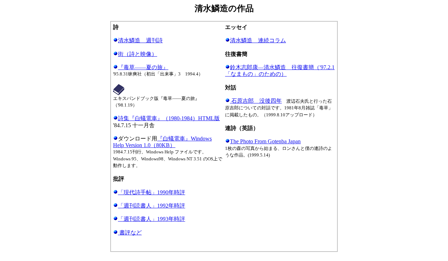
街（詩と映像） (137, 54)
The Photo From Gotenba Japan (265, 141)
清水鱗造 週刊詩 (140, 40)
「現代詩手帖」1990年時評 (151, 192)
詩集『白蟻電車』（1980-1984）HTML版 (169, 118)
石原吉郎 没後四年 (256, 101)
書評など (130, 232)
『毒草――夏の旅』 (143, 67)
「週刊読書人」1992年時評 (151, 206)
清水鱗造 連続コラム (258, 40)
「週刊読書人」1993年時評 (151, 219)
